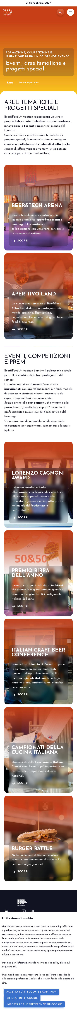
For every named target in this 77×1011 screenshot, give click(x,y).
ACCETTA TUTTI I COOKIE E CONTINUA (31, 992)
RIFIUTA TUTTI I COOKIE (22, 998)
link (14, 966)
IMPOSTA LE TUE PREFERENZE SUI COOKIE (34, 1004)
